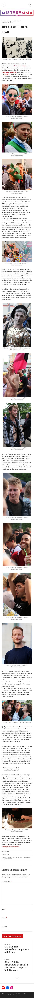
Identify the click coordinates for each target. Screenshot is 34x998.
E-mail (4, 918)
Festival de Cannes (20, 66)
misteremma (6, 851)
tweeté (6, 74)
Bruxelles (27, 857)
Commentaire (6, 881)
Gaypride (9, 859)
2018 (4, 857)
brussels (19, 857)
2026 (3, 21)
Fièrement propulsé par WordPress (12, 994)
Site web (4, 927)
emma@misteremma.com (10, 847)
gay (4, 859)
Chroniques (9, 21)
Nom (4, 909)
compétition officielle (9, 72)
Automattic (18, 996)
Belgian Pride (11, 857)
